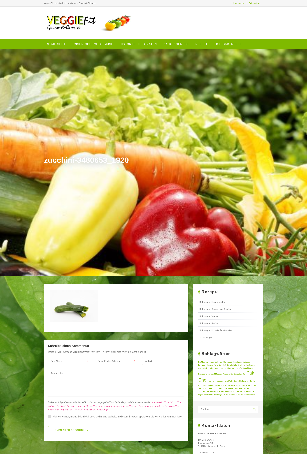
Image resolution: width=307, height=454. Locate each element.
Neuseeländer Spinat (231, 374)
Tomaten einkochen (241, 388)
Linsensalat (210, 374)
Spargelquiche (241, 385)
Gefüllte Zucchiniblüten (240, 365)
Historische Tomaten (138, 44)
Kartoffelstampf (242, 368)
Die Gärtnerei (228, 44)
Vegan (200, 395)
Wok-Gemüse (208, 395)
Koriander (202, 374)
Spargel (233, 385)
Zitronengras (218, 395)
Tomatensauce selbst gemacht (220, 391)
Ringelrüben (219, 381)
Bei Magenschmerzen (206, 362)
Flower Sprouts (219, 365)
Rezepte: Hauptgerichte (213, 302)
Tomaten (231, 388)
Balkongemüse (176, 44)
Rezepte (202, 44)
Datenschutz (254, 3)
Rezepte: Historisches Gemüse (217, 330)
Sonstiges (207, 337)
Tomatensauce (203, 391)
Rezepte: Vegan (210, 316)
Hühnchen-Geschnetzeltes (216, 368)
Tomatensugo (237, 391)
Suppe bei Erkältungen (213, 388)
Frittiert (228, 365)
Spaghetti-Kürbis (223, 385)
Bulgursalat (219, 362)
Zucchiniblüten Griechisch (234, 395)
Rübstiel (237, 381)
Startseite (56, 44)
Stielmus (201, 388)
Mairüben (219, 374)
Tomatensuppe (248, 391)
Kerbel (250, 368)
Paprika (211, 381)
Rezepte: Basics (210, 323)
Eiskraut (227, 362)
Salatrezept (212, 385)
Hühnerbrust (231, 368)
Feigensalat (202, 365)
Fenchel (210, 365)
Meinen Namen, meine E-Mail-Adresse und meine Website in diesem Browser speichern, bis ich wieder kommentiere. (117, 416)
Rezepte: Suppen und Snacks (216, 309)
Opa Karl (242, 374)
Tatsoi (225, 388)
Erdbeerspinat (248, 362)
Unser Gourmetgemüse (93, 44)
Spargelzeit (252, 385)
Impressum (238, 3)
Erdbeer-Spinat (236, 362)
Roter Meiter (228, 381)
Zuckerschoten (249, 395)
